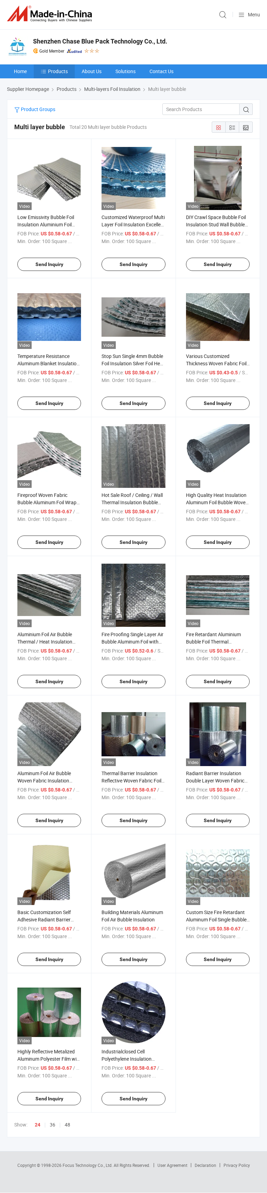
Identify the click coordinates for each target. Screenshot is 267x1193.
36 (52, 1124)
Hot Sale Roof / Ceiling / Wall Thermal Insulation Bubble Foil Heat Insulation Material (132, 502)
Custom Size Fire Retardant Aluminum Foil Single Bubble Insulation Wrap (216, 919)
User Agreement (172, 1165)
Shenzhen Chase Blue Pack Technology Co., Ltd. (100, 41)
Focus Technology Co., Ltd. (88, 1165)
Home (20, 71)
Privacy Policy (237, 1165)
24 (37, 1125)
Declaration (205, 1165)
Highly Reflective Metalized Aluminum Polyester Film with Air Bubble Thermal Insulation (49, 1058)
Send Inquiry (49, 264)
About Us (92, 71)
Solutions (125, 71)
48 (67, 1124)
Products (58, 71)
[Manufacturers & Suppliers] (51, 14)
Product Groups (37, 109)
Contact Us (161, 71)
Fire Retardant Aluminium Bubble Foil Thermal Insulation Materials (213, 641)
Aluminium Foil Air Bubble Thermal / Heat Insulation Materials (44, 641)
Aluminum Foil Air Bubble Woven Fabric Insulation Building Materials (44, 780)
